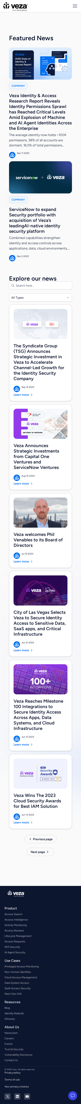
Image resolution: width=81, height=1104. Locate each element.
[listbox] (40, 297)
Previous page (43, 839)
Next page (38, 852)
